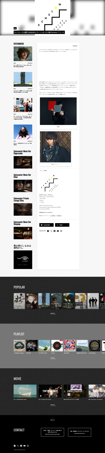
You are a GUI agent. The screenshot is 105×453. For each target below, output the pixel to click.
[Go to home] (23, 4)
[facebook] (54, 231)
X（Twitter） (53, 215)
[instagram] (61, 231)
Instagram (59, 215)
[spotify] (48, 231)
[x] (51, 231)
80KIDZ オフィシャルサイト (46, 212)
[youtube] (58, 231)
